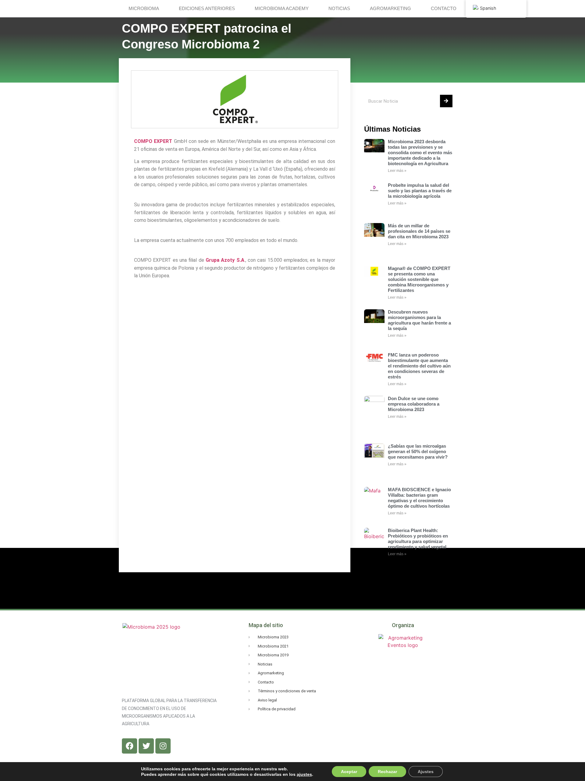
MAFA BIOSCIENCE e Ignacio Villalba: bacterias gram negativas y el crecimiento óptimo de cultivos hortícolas (419, 498)
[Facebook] (129, 746)
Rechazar (387, 771)
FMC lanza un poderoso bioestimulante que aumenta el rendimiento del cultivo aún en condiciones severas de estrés (419, 365)
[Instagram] (163, 746)
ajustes (304, 774)
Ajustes (426, 771)
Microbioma (144, 8)
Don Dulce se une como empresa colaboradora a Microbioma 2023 (413, 404)
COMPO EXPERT (153, 141)
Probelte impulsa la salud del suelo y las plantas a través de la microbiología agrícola (420, 191)
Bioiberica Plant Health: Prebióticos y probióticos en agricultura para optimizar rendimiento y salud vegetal (418, 538)
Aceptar (349, 771)
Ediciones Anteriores (207, 8)
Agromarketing (390, 8)
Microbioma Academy (282, 8)
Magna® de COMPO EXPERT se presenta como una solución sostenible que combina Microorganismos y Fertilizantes (419, 279)
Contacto (443, 8)
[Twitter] (146, 746)
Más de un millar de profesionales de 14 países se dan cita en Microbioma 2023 (419, 231)
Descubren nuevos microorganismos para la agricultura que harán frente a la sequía (419, 320)
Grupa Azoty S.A (225, 260)
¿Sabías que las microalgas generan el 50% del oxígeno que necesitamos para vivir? (418, 451)
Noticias (339, 8)
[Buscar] (446, 101)
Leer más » (397, 171)
